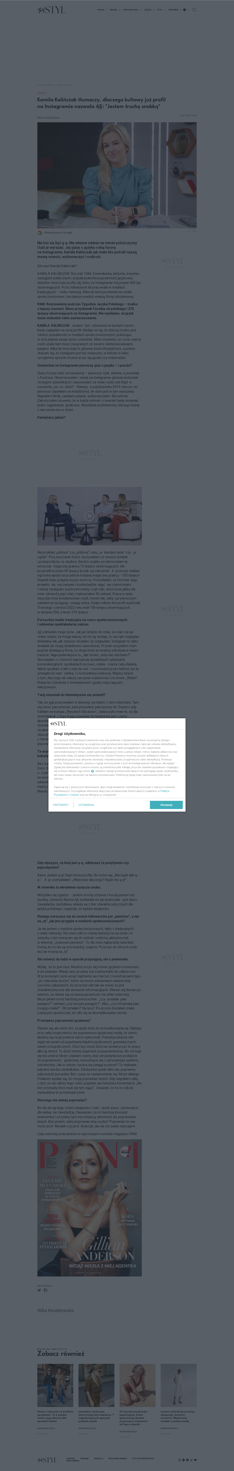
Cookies (74, 794)
